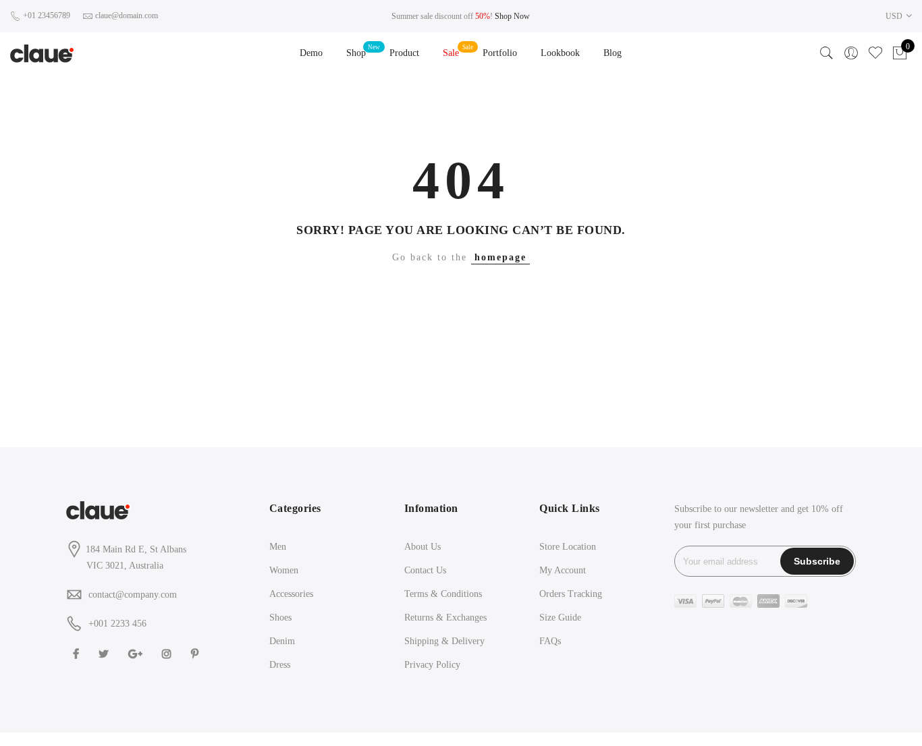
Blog (612, 53)
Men (277, 547)
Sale (451, 53)
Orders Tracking (570, 594)
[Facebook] (77, 653)
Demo (311, 53)
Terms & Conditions (443, 594)
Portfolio (500, 53)
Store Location (567, 547)
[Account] (851, 53)
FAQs (550, 641)
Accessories (291, 594)
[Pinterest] (196, 653)
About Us (422, 547)
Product (404, 53)
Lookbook (560, 53)
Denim (282, 641)
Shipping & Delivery (444, 641)
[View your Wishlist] (875, 53)
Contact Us (425, 570)
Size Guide (560, 617)
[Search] (827, 53)
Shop (356, 53)
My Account (562, 570)
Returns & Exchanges (445, 617)
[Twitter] (105, 653)
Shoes (280, 617)
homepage (500, 257)
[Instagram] (168, 653)
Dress (279, 665)
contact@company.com (132, 595)
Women (283, 570)
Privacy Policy (432, 665)
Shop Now (512, 16)
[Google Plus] (137, 653)
